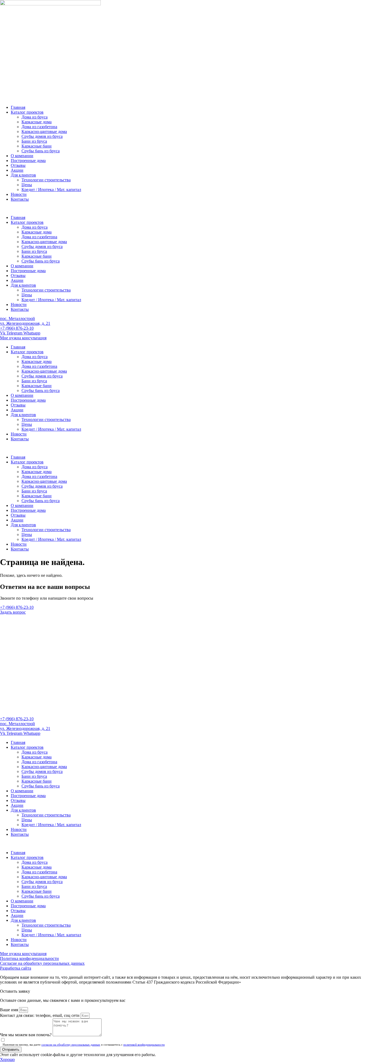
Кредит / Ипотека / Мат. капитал (51, 189)
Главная (18, 107)
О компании (22, 155)
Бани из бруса (34, 141)
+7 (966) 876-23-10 (17, 328)
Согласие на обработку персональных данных (42, 963)
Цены (26, 184)
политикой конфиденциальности (144, 1044)
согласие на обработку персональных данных (70, 1044)
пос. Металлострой (17, 318)
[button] (183, 208)
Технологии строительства (46, 180)
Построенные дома (28, 160)
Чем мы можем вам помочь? (26, 1034)
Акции (17, 170)
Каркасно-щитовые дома (44, 131)
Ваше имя (9, 1009)
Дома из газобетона (39, 126)
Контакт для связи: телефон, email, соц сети (40, 1015)
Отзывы (18, 165)
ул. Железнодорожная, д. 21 (25, 323)
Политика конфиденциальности (29, 958)
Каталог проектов (27, 112)
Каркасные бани (36, 146)
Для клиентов (23, 175)
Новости (19, 194)
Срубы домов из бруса (42, 136)
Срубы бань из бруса (40, 151)
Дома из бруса (34, 117)
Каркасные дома (36, 122)
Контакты (20, 199)
